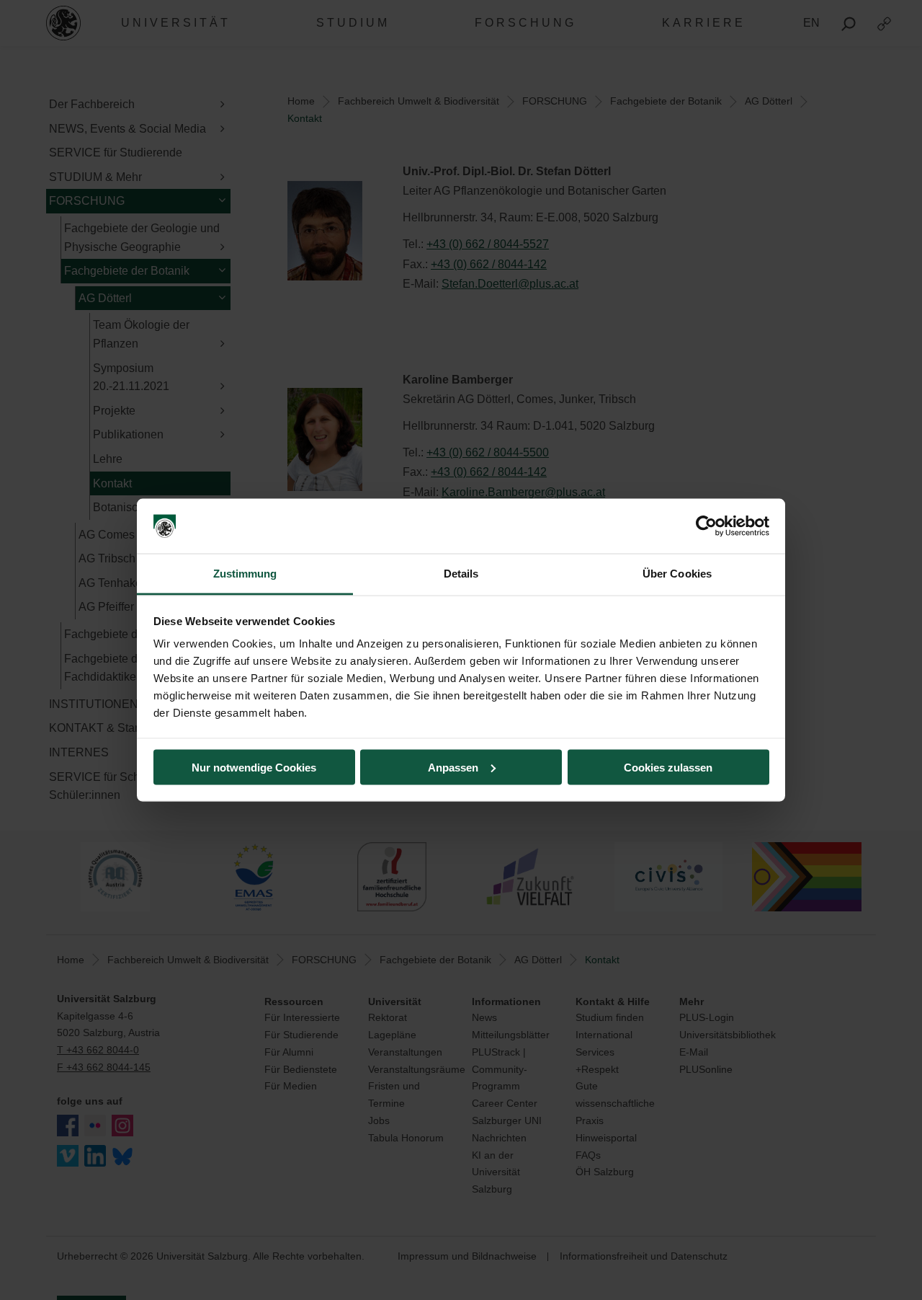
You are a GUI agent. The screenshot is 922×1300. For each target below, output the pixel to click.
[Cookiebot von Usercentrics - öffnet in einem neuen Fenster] (706, 526)
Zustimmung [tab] (245, 573)
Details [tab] (461, 573)
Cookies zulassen (668, 767)
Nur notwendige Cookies (254, 767)
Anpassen (453, 767)
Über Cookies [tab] (677, 573)
